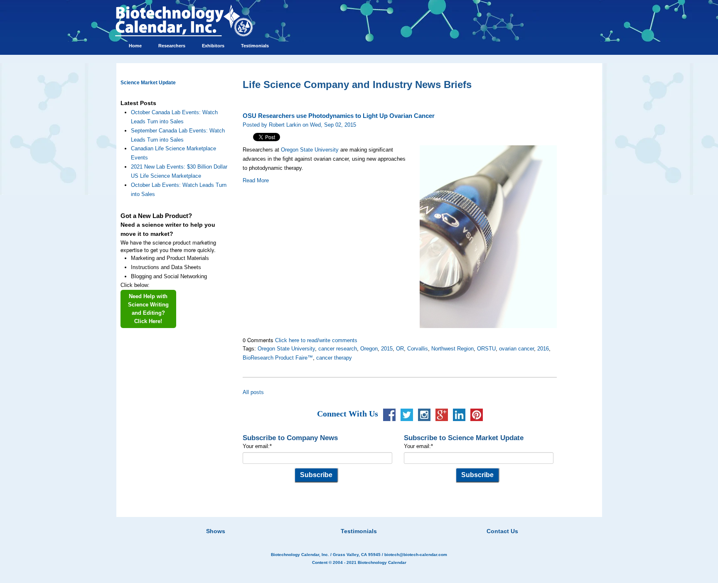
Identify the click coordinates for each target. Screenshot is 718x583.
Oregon (369, 348)
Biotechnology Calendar (382, 562)
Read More (256, 180)
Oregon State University (310, 150)
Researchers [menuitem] (171, 45)
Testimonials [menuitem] (255, 45)
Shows (215, 531)
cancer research (337, 348)
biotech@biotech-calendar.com (415, 554)
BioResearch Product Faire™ (278, 358)
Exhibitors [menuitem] (213, 45)
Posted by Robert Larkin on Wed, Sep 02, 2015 (299, 125)
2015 (387, 348)
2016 (543, 348)
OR (400, 348)
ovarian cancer (516, 348)
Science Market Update (148, 83)
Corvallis (417, 348)
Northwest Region (452, 348)
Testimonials (359, 531)
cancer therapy (334, 358)
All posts (253, 392)
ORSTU (486, 348)
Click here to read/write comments (316, 340)
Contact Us (502, 531)
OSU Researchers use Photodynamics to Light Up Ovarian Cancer (339, 116)
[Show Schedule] (315, 520)
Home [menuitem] (135, 45)
